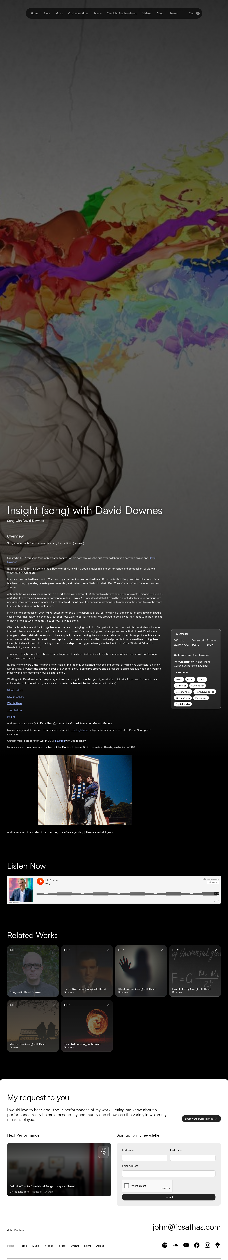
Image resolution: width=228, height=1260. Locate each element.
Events (98, 13)
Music (59, 13)
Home (34, 13)
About (160, 13)
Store (47, 13)
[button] (194, 13)
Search (173, 13)
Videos (147, 13)
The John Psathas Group (122, 13)
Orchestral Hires (78, 13)
